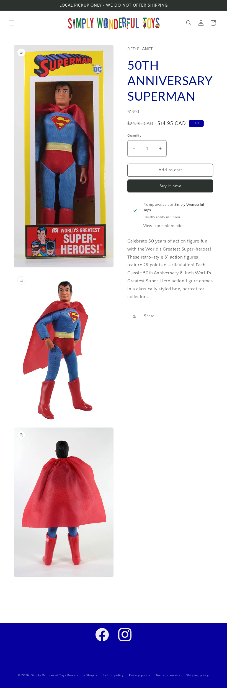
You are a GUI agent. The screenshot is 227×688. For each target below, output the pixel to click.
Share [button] (149, 316)
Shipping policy (197, 675)
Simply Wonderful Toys (48, 675)
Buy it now (170, 186)
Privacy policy (139, 675)
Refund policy (113, 675)
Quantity (134, 135)
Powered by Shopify (82, 675)
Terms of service (168, 675)
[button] (12, 23)
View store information (164, 226)
